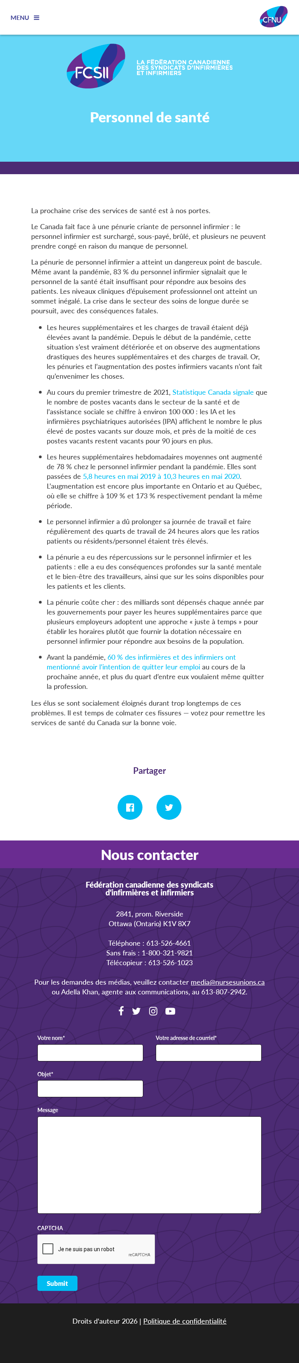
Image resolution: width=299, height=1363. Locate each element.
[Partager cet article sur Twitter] (169, 807)
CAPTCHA (50, 1228)
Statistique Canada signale (213, 392)
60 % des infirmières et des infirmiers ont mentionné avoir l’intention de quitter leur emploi (141, 661)
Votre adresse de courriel (186, 1038)
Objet (45, 1074)
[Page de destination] (149, 67)
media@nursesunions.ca (228, 982)
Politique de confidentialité (185, 1321)
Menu (21, 17)
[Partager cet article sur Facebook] (130, 807)
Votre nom (51, 1038)
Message (47, 1110)
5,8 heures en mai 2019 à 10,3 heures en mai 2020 (161, 476)
